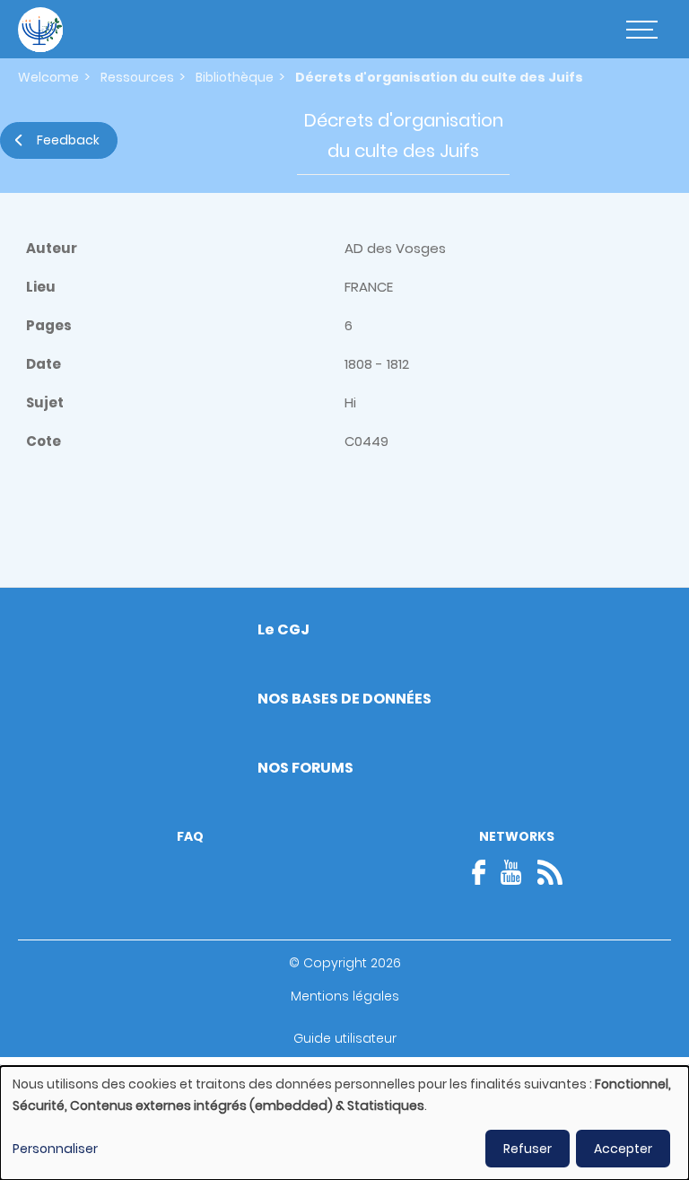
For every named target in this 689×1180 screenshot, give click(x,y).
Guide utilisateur (345, 1038)
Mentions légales (345, 996)
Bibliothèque (235, 77)
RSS (550, 872)
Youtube (511, 872)
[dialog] (344, 1123)
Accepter (623, 1149)
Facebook (484, 872)
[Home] (40, 29)
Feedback (68, 140)
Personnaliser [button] (55, 1149)
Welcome (48, 77)
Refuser (527, 1149)
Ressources (137, 77)
